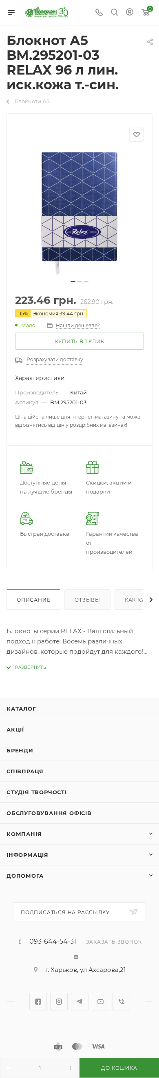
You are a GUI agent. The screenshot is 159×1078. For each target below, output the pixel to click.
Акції (15, 729)
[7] (79, 213)
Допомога (25, 875)
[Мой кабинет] (129, 13)
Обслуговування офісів (49, 813)
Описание (33, 600)
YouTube (100, 1001)
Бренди (20, 750)
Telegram (79, 1001)
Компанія (24, 834)
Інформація (28, 855)
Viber (121, 1001)
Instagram (59, 1001)
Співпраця (25, 771)
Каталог (21, 708)
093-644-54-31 (52, 941)
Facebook (38, 1001)
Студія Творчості (37, 792)
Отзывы (87, 600)
